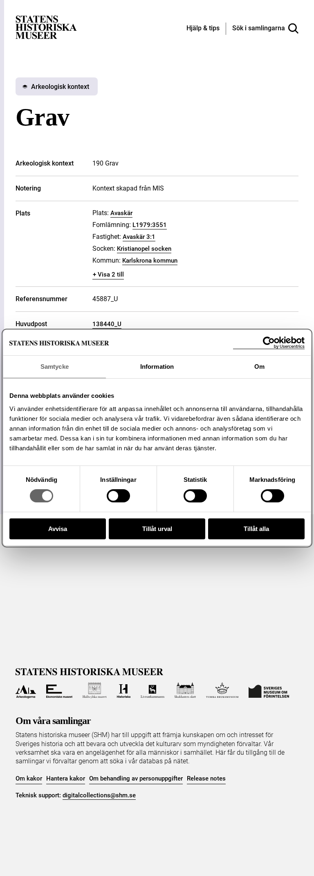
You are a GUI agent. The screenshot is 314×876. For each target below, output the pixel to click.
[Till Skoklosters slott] (185, 690)
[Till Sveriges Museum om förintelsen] (269, 690)
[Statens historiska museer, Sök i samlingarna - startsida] (46, 27)
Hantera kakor (65, 778)
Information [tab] (157, 366)
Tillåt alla (256, 528)
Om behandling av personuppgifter (136, 778)
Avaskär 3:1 (139, 237)
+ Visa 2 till (108, 274)
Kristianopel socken (144, 248)
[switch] (118, 495)
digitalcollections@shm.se (99, 795)
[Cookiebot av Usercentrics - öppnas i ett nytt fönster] (269, 342)
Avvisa (57, 528)
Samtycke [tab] (54, 366)
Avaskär (121, 213)
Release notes (206, 778)
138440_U (106, 324)
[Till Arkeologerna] (26, 690)
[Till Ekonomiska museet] (59, 690)
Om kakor (29, 778)
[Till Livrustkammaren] (152, 690)
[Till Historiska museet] (123, 690)
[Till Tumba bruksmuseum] (222, 690)
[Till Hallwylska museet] (95, 690)
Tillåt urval (157, 528)
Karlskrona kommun (149, 260)
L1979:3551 (149, 225)
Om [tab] (259, 366)
